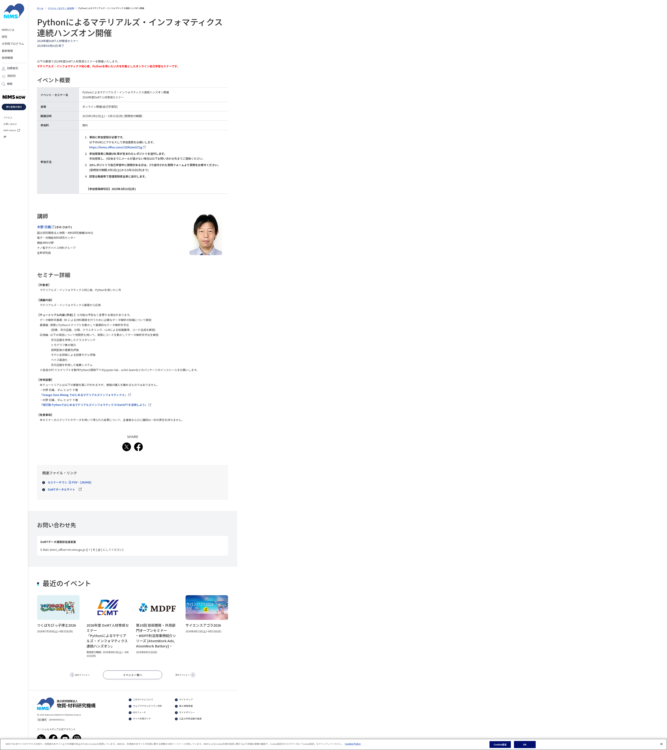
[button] (132, 675)
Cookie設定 (500, 744)
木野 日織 (45, 226)
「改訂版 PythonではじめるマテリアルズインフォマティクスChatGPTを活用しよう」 (94, 405)
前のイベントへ (82, 674)
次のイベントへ (182, 674)
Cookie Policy (353, 743)
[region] (333, 744)
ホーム (40, 8)
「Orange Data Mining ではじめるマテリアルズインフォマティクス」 (83, 395)
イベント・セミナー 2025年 (61, 8)
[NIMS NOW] (14, 97)
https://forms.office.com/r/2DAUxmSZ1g (115, 147)
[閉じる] (661, 744)
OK (524, 744)
